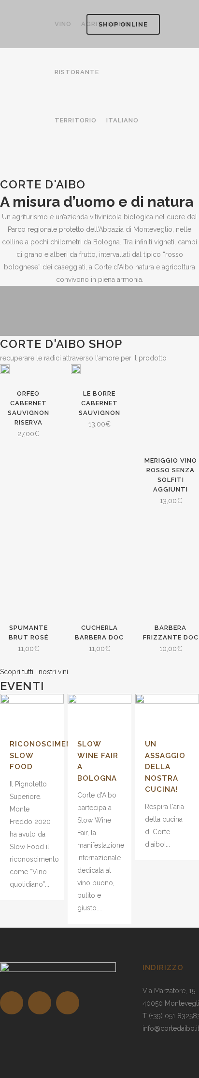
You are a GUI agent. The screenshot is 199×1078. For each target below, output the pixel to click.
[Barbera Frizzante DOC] (170, 572)
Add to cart (74, 424)
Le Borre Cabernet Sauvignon (99, 403)
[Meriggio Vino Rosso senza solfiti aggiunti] (170, 404)
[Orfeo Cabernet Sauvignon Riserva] (5, 371)
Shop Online (123, 24)
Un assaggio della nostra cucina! (165, 767)
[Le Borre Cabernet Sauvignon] (76, 371)
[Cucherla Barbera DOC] (99, 572)
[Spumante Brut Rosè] (28, 572)
